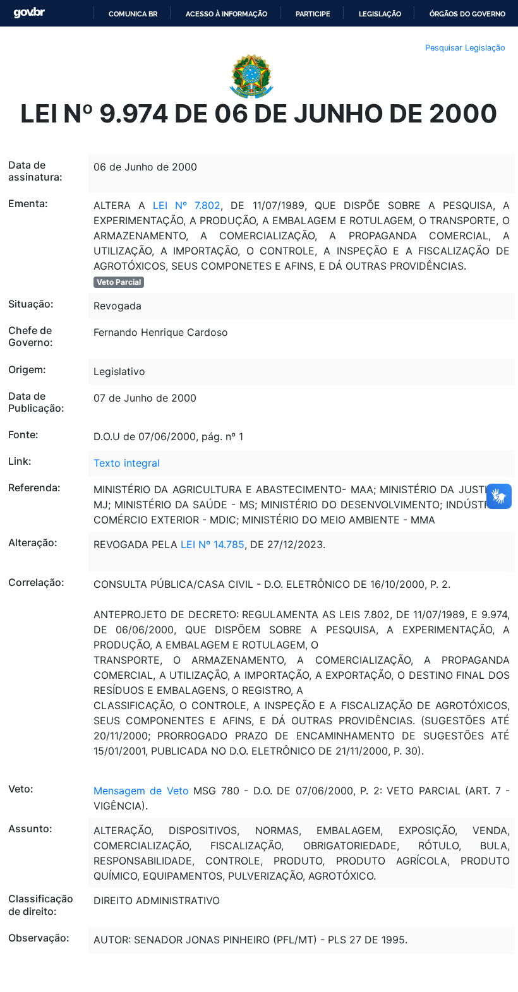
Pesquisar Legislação (465, 47)
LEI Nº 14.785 (212, 544)
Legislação (380, 13)
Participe (313, 13)
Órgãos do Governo (467, 13)
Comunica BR (133, 13)
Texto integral (126, 463)
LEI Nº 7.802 (186, 205)
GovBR (29, 13)
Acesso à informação (226, 13)
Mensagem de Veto (141, 790)
